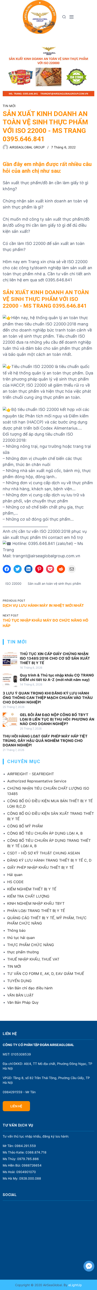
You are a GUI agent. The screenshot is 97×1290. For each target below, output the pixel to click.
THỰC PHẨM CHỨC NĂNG (30, 945)
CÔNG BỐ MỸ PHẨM (25, 826)
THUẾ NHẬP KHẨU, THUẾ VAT (33, 959)
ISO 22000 (13, 583)
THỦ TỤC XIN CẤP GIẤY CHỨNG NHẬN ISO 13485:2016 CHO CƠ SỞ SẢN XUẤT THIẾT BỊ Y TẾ (55, 658)
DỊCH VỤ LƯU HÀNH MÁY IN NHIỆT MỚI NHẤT (43, 605)
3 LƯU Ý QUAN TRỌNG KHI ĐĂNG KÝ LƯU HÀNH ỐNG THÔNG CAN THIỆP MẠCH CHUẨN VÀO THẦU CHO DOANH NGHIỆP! (48, 697)
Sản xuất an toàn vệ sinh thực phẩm (54, 583)
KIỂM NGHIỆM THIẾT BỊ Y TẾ (31, 889)
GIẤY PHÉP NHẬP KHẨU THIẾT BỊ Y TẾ (40, 867)
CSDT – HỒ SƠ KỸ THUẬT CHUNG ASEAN (43, 853)
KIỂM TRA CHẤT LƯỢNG (28, 896)
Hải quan (14, 874)
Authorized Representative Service (36, 781)
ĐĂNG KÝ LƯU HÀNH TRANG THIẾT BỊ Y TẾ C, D (49, 860)
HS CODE (15, 882)
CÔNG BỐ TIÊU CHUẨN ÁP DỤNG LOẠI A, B (45, 833)
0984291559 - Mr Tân (19, 1092)
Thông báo (16, 930)
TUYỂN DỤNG (19, 981)
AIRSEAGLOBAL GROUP (27, 147)
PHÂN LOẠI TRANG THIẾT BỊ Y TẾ (36, 910)
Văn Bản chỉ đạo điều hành (30, 988)
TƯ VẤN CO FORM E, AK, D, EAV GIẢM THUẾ (45, 973)
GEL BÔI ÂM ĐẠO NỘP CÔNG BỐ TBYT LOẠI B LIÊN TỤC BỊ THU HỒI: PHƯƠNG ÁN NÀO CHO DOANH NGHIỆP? (57, 719)
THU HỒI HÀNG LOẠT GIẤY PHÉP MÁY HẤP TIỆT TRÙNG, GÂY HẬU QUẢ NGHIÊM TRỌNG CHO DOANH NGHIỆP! (45, 740)
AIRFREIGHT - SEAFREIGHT (30, 774)
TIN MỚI (9, 106)
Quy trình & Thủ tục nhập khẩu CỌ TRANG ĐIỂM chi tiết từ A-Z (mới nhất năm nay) (57, 677)
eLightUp (74, 1285)
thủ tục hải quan (21, 937)
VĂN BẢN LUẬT (20, 995)
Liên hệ (16, 1106)
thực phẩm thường (23, 952)
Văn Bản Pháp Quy (23, 1002)
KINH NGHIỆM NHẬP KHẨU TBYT (36, 903)
